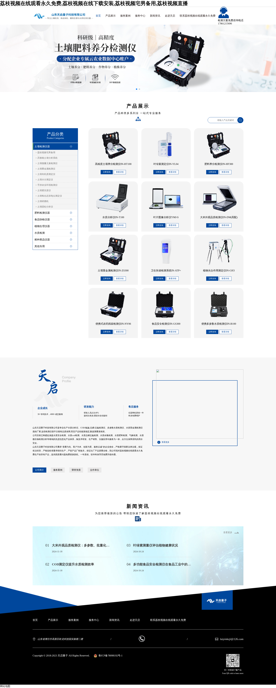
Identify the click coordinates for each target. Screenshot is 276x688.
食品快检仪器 (42, 219)
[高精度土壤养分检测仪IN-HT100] (113, 144)
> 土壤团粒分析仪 (44, 207)
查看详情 (120, 172)
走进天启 (170, 15)
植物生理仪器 (42, 226)
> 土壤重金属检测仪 (45, 169)
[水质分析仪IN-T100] (113, 198)
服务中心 (140, 15)
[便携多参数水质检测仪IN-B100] (218, 304)
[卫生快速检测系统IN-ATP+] (166, 251)
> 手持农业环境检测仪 (46, 185)
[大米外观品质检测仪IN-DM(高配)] (218, 198)
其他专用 (39, 246)
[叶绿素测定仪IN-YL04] (166, 144)
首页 (98, 15)
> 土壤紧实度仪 (43, 190)
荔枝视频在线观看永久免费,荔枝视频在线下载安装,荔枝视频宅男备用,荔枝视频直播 (94, 3)
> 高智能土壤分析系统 (46, 158)
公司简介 (39, 470)
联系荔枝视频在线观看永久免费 (197, 15)
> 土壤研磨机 (42, 201)
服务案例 (125, 15)
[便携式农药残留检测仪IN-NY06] (113, 304)
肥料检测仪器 (42, 212)
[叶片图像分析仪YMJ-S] (166, 198)
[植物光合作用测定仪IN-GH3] (218, 251)
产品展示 (110, 15)
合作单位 (94, 470)
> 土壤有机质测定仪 (45, 174)
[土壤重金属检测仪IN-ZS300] (113, 251)
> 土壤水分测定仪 (44, 179)
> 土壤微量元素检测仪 (46, 163)
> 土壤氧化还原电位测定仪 (48, 196)
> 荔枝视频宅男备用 (45, 152)
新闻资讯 (155, 15)
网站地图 (5, 686)
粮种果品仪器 (42, 239)
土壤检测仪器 (42, 146)
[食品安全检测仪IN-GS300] (166, 304)
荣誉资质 (76, 470)
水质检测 (39, 233)
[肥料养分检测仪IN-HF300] (218, 144)
